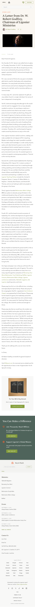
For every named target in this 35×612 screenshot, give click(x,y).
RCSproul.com (8, 363)
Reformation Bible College (23, 190)
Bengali (14, 562)
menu (4, 2)
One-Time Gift (12, 451)
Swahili (7, 573)
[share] (20, 29)
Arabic (7, 562)
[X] (15, 588)
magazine (21, 280)
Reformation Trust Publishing (13, 275)
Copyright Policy (17, 597)
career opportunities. (22, 584)
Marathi (27, 567)
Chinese (21, 562)
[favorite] (18, 29)
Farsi (27, 562)
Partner (29, 2)
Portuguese (14, 570)
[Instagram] (12, 588)
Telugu (20, 573)
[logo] (9, 2)
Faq (17, 592)
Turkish (27, 573)
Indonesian (7, 567)
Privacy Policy (17, 600)
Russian (20, 570)
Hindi (27, 565)
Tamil (14, 573)
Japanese (14, 567)
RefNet (24, 275)
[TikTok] (19, 588)
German (14, 565)
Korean (20, 567)
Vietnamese (20, 575)
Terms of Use (17, 594)
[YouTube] (23, 588)
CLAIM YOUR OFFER (17, 406)
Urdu (14, 575)
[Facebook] (8, 588)
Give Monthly (12, 436)
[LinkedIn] (26, 588)
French (7, 565)
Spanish (27, 570)
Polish (7, 570)
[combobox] (15, 7)
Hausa (20, 565)
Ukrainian (8, 575)
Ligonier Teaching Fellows (9, 177)
